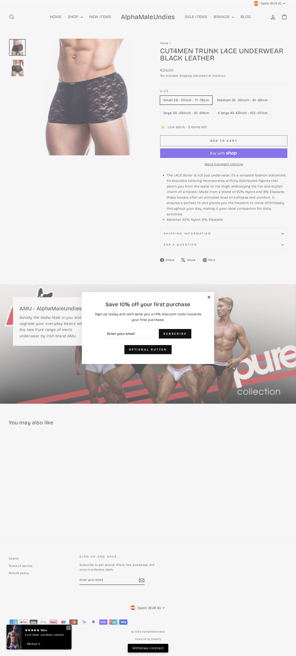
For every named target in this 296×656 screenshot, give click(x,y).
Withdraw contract (148, 648)
